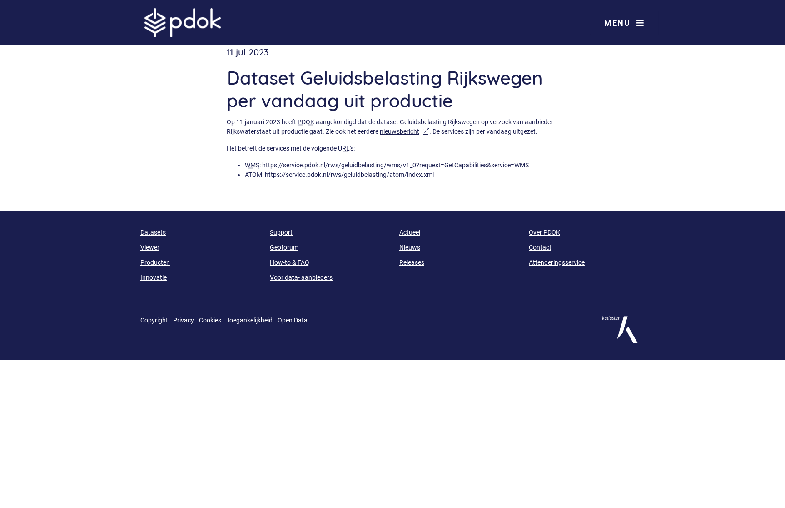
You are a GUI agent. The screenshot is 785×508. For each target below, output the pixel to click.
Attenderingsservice (557, 262)
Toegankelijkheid (249, 320)
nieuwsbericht (404, 131)
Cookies (210, 320)
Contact (540, 247)
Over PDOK (544, 232)
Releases (411, 262)
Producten (155, 262)
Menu (618, 23)
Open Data (293, 320)
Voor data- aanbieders (301, 277)
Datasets (153, 232)
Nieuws (409, 247)
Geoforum (284, 247)
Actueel (409, 232)
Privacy (183, 320)
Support (281, 232)
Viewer (149, 247)
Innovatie (153, 277)
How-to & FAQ (289, 262)
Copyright (154, 320)
